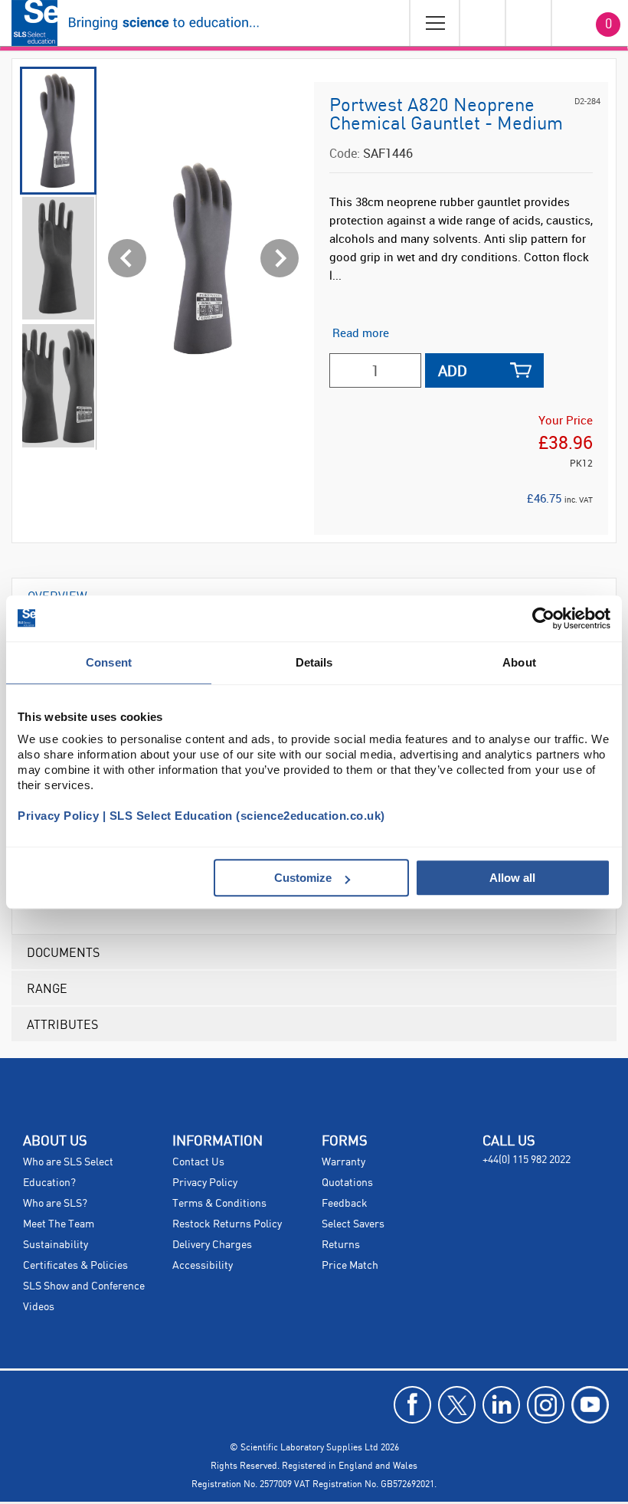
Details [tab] (314, 662)
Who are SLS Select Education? (68, 1172)
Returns (341, 1245)
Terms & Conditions (219, 1203)
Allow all (512, 877)
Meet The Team (58, 1224)
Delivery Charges (212, 1245)
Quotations (347, 1183)
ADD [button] (452, 370)
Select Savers (353, 1224)
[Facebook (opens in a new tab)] (412, 1405)
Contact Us (198, 1162)
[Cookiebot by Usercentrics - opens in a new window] (543, 618)
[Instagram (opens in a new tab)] (545, 1405)
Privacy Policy (204, 1183)
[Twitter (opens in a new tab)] (457, 1405)
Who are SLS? (55, 1203)
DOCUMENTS (63, 952)
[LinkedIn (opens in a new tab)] (501, 1405)
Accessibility (202, 1265)
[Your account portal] (482, 23)
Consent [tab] (109, 662)
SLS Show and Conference (84, 1286)
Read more (360, 332)
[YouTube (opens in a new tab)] (590, 1405)
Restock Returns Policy (227, 1224)
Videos (38, 1307)
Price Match (350, 1265)
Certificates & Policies (75, 1265)
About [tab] (519, 662)
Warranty (343, 1162)
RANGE (47, 988)
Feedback (345, 1203)
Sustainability (55, 1245)
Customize (303, 877)
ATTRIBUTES (62, 1024)
